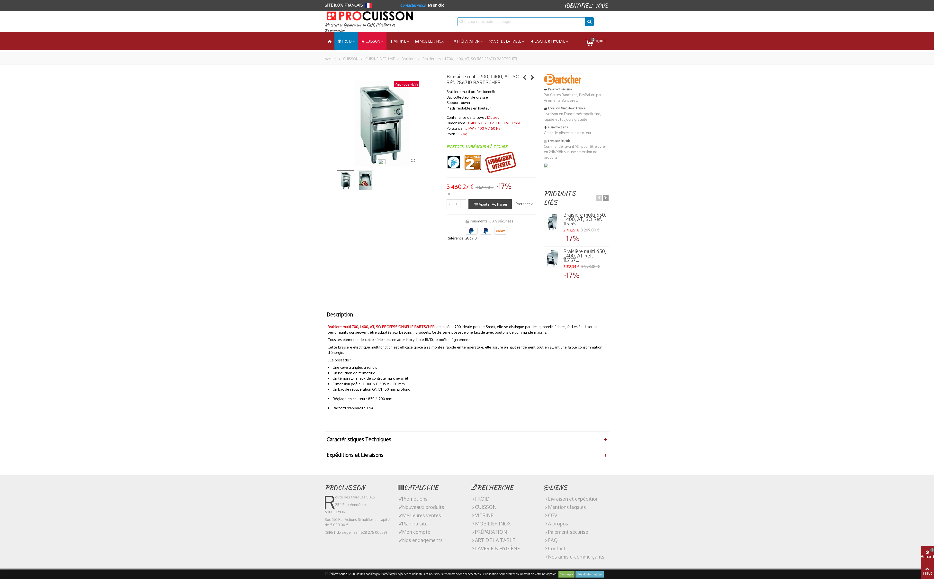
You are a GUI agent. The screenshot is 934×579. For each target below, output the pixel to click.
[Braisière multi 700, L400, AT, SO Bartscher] (413, 160)
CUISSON (373, 41)
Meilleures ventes (421, 515)
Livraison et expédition (573, 499)
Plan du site (415, 523)
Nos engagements (422, 540)
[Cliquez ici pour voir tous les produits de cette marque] (562, 79)
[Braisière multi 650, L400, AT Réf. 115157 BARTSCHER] (524, 77)
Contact (557, 548)
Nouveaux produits (423, 507)
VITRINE (484, 515)
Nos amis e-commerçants (576, 556)
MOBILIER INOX (431, 41)
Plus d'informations (589, 574)
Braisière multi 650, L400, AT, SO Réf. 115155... (584, 219)
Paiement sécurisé (568, 532)
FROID (347, 41)
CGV (552, 515)
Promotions (415, 499)
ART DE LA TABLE (507, 41)
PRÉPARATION (468, 41)
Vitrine (400, 41)
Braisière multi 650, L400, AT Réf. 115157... (584, 255)
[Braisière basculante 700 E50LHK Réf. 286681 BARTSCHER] (532, 77)
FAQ (553, 540)
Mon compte (416, 532)
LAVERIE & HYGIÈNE (550, 41)
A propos (558, 523)
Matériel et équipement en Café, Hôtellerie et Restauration (360, 28)
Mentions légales (567, 507)
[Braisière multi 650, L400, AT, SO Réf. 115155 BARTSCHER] (552, 222)
